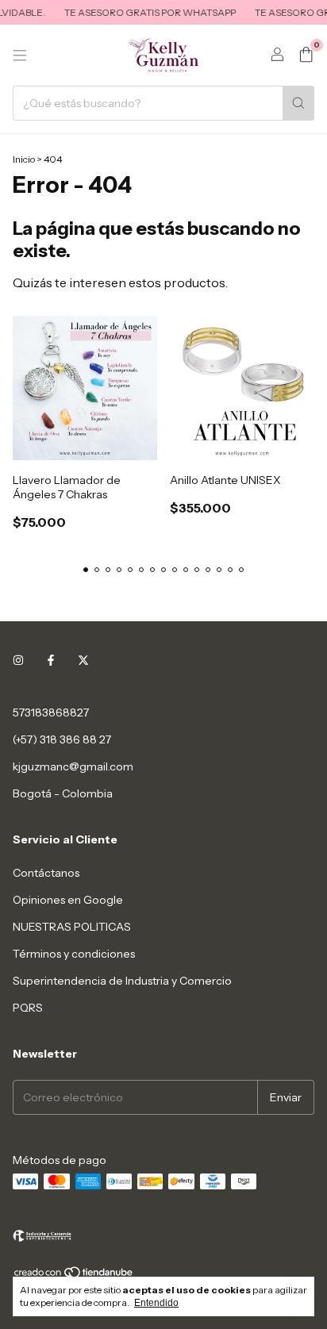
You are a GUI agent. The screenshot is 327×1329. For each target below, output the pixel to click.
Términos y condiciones (74, 954)
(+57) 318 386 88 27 (62, 739)
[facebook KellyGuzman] (50, 660)
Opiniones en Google (68, 900)
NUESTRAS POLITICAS (72, 927)
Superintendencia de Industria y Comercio (122, 981)
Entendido (156, 1302)
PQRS (28, 1008)
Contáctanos (46, 873)
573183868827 (51, 712)
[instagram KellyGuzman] (18, 660)
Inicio (24, 159)
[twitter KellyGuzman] (83, 660)
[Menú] (20, 55)
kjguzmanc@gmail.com (73, 766)
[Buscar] (298, 103)
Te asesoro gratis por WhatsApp (143, 12)
